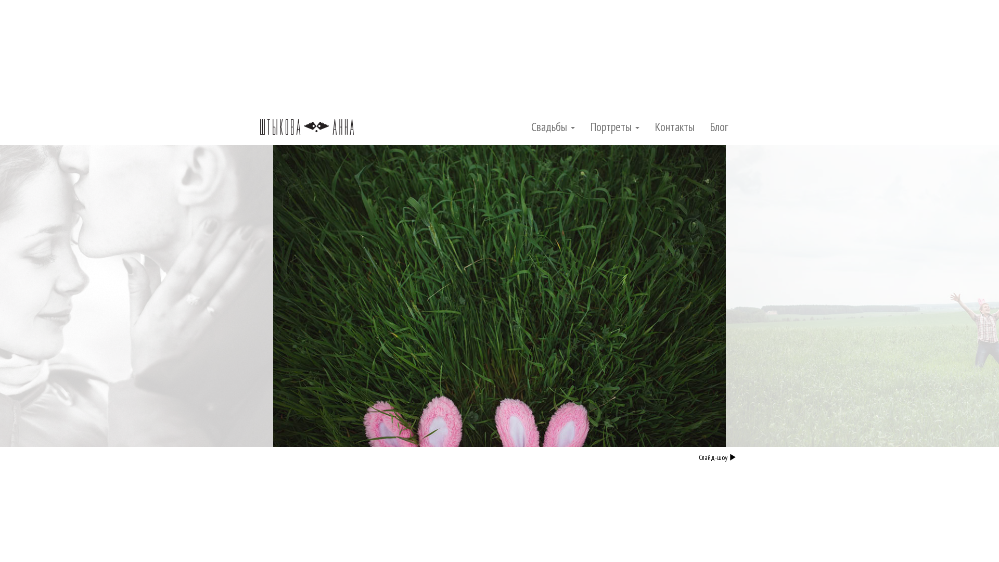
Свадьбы (550, 126)
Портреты (612, 126)
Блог (719, 126)
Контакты (675, 126)
